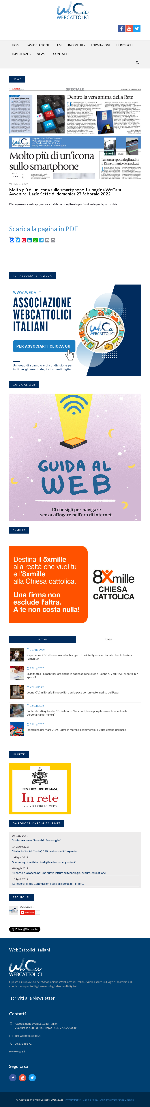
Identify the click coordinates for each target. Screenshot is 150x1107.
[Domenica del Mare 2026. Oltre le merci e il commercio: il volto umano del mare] (17, 729)
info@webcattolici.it (27, 1035)
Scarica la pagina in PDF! (44, 229)
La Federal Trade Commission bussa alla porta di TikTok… (48, 883)
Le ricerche (125, 45)
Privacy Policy (73, 1099)
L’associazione (38, 45)
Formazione (101, 45)
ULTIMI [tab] (42, 639)
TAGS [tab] (108, 639)
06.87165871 (23, 1043)
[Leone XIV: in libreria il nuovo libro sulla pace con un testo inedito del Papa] (17, 692)
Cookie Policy (90, 1099)
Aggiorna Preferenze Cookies (117, 1099)
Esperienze (20, 53)
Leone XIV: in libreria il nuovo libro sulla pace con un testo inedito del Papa (73, 692)
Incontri (75, 45)
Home (16, 45)
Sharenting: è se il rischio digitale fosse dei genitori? (44, 862)
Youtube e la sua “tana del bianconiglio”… (37, 840)
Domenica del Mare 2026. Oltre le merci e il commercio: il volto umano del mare (76, 729)
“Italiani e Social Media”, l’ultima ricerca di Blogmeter (45, 851)
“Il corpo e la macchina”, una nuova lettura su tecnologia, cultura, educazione (59, 872)
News (41, 53)
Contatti (61, 53)
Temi (59, 45)
